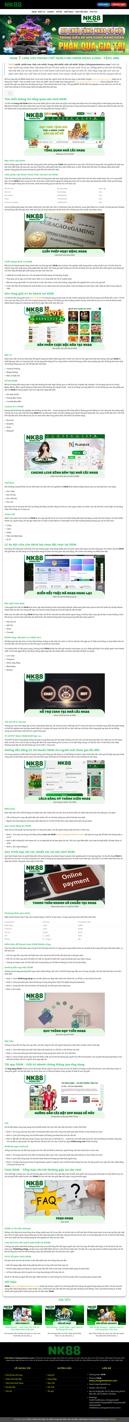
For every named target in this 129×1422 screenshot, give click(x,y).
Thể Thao (69, 12)
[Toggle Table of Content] (9, 93)
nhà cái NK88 (36, 298)
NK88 (34, 12)
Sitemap (112, 1419)
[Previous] (2, 1323)
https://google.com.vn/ (101, 79)
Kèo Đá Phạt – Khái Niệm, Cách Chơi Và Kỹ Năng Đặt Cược (64, 1328)
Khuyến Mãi (81, 12)
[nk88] (13, 4)
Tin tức (93, 12)
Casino (50, 12)
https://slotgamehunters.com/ (87, 82)
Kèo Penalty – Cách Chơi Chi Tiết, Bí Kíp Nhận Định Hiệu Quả (22, 1328)
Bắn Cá (41, 12)
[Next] (126, 1323)
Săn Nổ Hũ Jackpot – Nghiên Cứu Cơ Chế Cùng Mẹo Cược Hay (106, 1328)
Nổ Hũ (59, 12)
